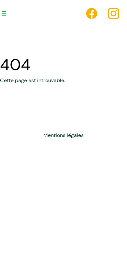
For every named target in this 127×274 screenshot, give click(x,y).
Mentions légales (63, 135)
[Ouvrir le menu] (4, 14)
